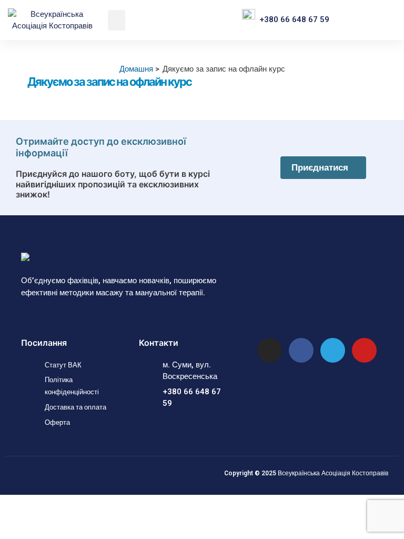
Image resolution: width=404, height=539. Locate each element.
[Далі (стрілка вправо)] (35, 518)
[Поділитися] (59, 503)
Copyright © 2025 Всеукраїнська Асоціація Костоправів (306, 473)
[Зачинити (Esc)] (84, 503)
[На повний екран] (35, 503)
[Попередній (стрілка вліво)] (11, 518)
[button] (116, 20)
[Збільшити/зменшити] (11, 503)
